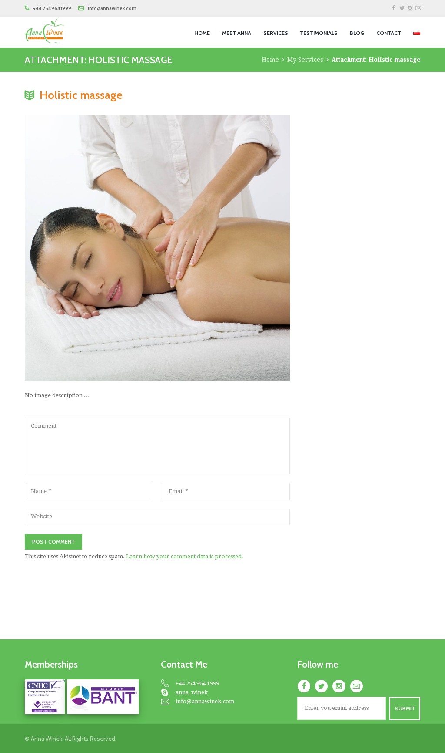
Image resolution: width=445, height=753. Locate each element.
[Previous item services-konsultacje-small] (91, 248)
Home (270, 59)
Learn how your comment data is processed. (184, 556)
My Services (305, 59)
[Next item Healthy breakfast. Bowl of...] (223, 248)
